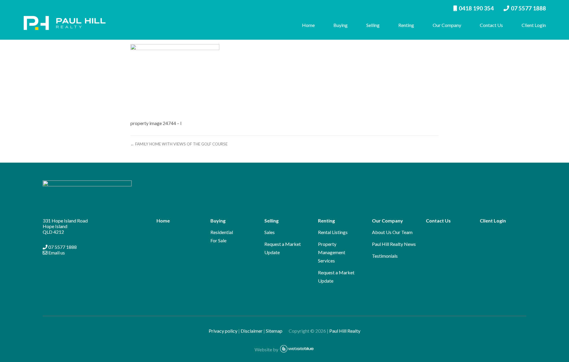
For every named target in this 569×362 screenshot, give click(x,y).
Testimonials (385, 256)
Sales (269, 232)
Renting (406, 25)
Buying (340, 25)
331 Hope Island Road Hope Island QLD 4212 (65, 226)
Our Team (402, 232)
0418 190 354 (476, 8)
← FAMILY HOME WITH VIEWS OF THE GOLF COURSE (179, 144)
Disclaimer (252, 331)
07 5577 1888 (528, 8)
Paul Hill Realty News (394, 244)
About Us (381, 232)
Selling (373, 25)
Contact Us (491, 25)
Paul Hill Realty (344, 331)
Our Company (447, 25)
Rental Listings (333, 232)
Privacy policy (223, 331)
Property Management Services (331, 252)
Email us (56, 252)
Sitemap (277, 331)
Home (308, 25)
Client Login (534, 25)
